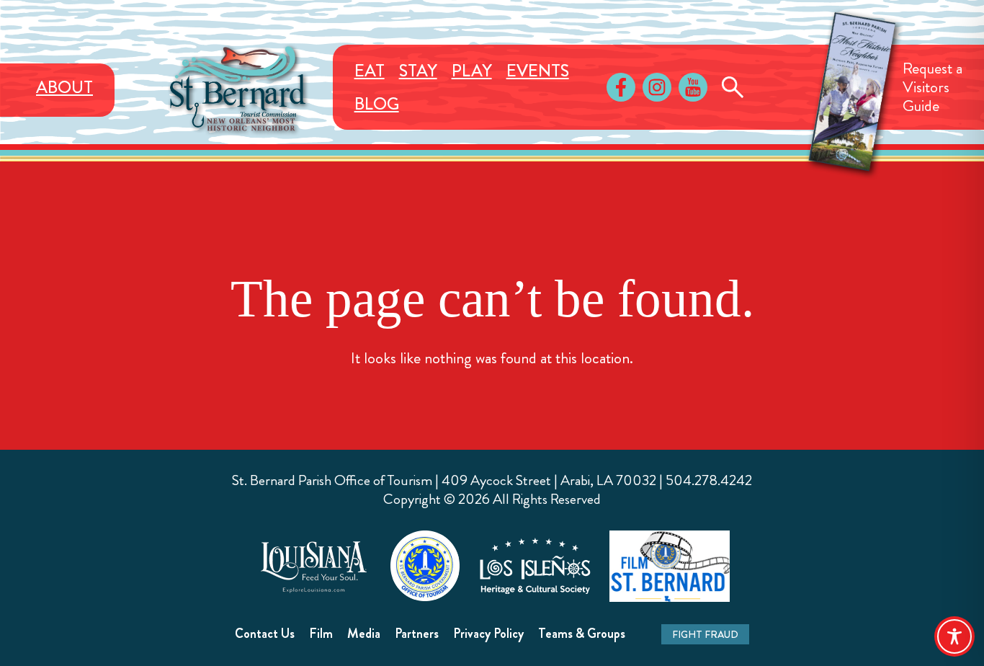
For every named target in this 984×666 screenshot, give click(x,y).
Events (537, 70)
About (64, 87)
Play (472, 70)
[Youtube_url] (693, 87)
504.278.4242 (709, 480)
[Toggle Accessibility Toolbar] (954, 636)
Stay (418, 70)
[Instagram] (657, 87)
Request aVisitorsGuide (932, 87)
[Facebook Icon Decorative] (621, 87)
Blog (376, 103)
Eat (369, 70)
